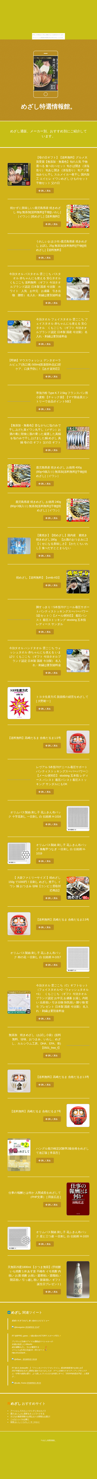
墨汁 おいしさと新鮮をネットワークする (27, 1414)
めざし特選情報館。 (48, 106)
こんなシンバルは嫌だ (19, 1419)
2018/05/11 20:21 (34, 1383)
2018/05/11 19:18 (30, 1359)
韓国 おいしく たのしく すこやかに (25, 1422)
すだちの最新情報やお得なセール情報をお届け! (30, 1416)
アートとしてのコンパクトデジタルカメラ (28, 1411)
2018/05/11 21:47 (32, 1327)
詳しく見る (46, 191)
